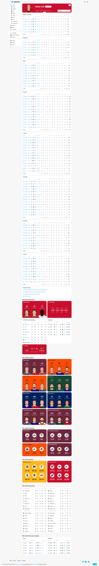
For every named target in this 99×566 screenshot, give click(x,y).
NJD (40, 548)
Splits (48, 10)
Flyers (51, 518)
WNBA (14, 9)
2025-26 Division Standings (29, 320)
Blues (26, 334)
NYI (64, 334)
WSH (32, 548)
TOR (35, 19)
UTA (64, 327)
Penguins (52, 515)
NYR (35, 65)
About (13, 40)
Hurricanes (52, 513)
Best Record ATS (26, 462)
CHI (56, 324)
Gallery (13, 37)
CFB (14, 19)
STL (56, 332)
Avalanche (27, 324)
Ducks (26, 518)
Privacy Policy (35, 564)
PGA (14, 21)
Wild (26, 329)
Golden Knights (28, 513)
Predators (27, 337)
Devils (51, 528)
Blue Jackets (52, 523)
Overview (37, 10)
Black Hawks (48, 6)
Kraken (26, 526)
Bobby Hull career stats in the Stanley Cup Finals (35, 291)
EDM (64, 550)
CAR (64, 542)
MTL (35, 42)
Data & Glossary (15, 35)
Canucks (26, 531)
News (13, 27)
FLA (40, 542)
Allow (95, 564)
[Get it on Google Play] (86, 562)
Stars (26, 327)
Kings (26, 520)
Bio (50, 10)
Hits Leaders (51, 376)
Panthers (52, 506)
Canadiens (52, 496)
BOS (35, 86)
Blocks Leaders (26, 393)
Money (14, 23)
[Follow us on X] (88, 561)
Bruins (51, 498)
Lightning (52, 493)
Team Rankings (51, 302)
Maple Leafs (52, 508)
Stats (41, 10)
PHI (40, 545)
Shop (13, 44)
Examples (14, 33)
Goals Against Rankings (53, 430)
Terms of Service (19, 564)
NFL (14, 17)
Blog (13, 42)
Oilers (26, 515)
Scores (13, 25)
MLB (14, 7)
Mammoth (27, 332)
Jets (26, 339)
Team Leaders (26, 302)
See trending (27, 296)
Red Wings (52, 503)
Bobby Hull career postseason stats (32, 294)
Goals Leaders (26, 360)
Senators (52, 501)
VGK (64, 324)
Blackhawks (41, 350)
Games (44, 10)
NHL (14, 15)
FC (13, 11)
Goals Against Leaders (28, 410)
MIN (40, 550)
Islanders (52, 526)
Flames (26, 528)
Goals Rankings (26, 430)
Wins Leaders (51, 393)
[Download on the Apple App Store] (83, 562)
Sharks (27, 350)
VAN (32, 550)
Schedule (50, 320)
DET (35, 70)
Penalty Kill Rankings (52, 444)
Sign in (85, 1)
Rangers (51, 531)
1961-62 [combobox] (60, 10)
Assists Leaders (51, 360)
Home (11, 560)
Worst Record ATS (52, 462)
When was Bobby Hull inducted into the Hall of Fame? (36, 289)
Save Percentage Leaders (53, 410)
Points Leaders (26, 376)
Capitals (51, 520)
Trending (19, 560)
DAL (40, 553)
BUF (64, 329)
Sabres (51, 490)
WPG (32, 553)
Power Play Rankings (27, 444)
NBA (14, 13)
